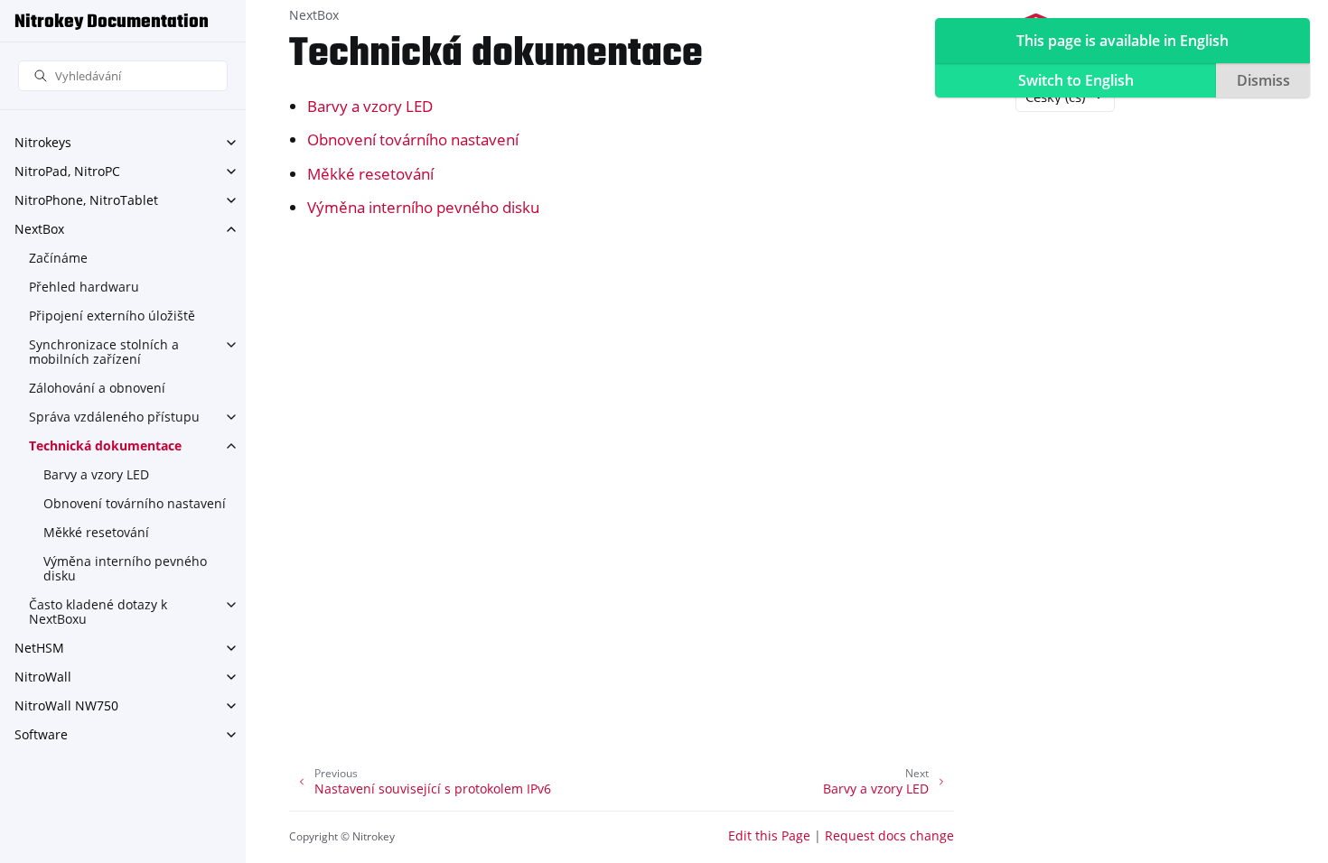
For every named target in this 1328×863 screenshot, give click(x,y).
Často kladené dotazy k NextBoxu (98, 611)
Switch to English (1076, 80)
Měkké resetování (96, 532)
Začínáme (58, 257)
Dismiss (1263, 80)
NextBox (39, 228)
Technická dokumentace (105, 445)
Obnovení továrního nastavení (134, 503)
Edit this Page (769, 835)
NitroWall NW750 (66, 705)
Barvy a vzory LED (96, 474)
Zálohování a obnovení (97, 387)
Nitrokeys (42, 142)
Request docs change (889, 835)
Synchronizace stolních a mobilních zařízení (104, 351)
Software (41, 734)
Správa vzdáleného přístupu (114, 416)
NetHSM (39, 647)
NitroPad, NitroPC (67, 171)
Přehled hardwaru (84, 286)
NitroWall (42, 676)
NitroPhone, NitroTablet (86, 200)
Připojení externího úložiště (112, 315)
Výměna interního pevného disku (125, 568)
